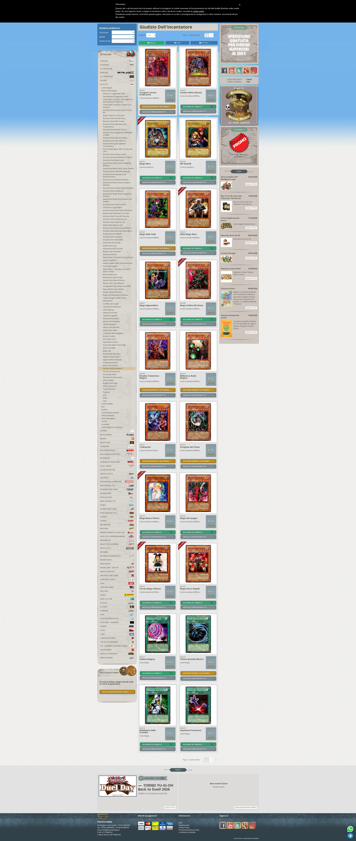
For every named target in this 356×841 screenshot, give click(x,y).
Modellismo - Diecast (109, 567)
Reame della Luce (110, 274)
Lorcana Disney (107, 587)
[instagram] (253, 70)
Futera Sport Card (108, 509)
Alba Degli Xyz (108, 310)
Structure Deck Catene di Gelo (114, 154)
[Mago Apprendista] (157, 280)
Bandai (103, 438)
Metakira (104, 552)
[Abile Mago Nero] (198, 209)
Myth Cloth (105, 548)
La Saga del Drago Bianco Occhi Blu (117, 286)
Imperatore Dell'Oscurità (113, 248)
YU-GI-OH (104, 84)
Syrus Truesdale (109, 348)
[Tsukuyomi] (157, 422)
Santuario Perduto (110, 313)
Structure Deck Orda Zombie (114, 204)
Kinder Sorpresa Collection (112, 532)
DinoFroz (104, 478)
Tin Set (104, 421)
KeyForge (104, 528)
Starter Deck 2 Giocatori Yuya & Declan (118, 257)
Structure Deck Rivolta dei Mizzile (116, 179)
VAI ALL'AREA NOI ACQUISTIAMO (115, 692)
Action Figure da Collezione (112, 427)
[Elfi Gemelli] (198, 139)
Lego (102, 583)
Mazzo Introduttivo (110, 365)
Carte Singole (107, 88)
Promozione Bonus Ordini (189, 830)
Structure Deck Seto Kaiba (113, 240)
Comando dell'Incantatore (113, 333)
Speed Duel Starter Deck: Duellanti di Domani (117, 195)
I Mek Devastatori (110, 324)
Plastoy (103, 603)
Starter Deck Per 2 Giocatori (114, 115)
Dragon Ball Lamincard (111, 481)
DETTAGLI (204, 43)
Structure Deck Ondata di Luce (115, 219)
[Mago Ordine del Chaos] (198, 280)
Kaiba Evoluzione (109, 386)
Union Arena (105, 650)
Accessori (105, 424)
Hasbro (103, 626)
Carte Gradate (107, 404)
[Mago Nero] (157, 139)
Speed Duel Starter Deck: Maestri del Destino (117, 200)
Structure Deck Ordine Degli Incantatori (118, 188)
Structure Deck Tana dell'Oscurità (116, 216)
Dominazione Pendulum (112, 234)
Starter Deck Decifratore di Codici (116, 213)
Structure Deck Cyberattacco (114, 141)
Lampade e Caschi (107, 579)
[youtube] (231, 70)
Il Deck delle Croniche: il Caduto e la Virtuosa (117, 106)
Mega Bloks (105, 564)
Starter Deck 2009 (110, 330)
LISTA (178, 43)
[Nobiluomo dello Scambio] (157, 705)
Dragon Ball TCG (107, 485)
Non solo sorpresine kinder (112, 536)
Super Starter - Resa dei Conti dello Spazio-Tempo (116, 270)
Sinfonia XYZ (108, 301)
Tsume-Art (104, 446)
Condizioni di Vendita (187, 832)
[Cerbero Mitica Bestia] (198, 67)
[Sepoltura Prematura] (198, 705)
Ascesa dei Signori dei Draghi (114, 345)
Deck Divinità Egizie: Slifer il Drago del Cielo (117, 150)
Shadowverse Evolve (109, 618)
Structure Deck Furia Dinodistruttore (117, 228)
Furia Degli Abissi (109, 374)
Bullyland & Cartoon (110, 454)
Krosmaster (105, 525)
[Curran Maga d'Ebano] (157, 564)
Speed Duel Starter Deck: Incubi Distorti (118, 168)
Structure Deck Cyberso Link (114, 222)
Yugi (104, 401)
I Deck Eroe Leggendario (112, 207)
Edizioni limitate (108, 415)
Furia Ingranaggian (110, 266)
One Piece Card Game (109, 575)
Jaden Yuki (107, 351)
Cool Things (105, 466)
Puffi (102, 614)
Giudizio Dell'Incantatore (112, 368)
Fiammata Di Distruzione (112, 377)
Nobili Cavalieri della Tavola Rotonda (117, 263)
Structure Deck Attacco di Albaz (115, 138)
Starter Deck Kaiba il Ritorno (114, 280)
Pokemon (104, 611)
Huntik (103, 521)
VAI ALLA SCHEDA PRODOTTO (154, 112)
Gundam (104, 61)
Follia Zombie (108, 380)
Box (103, 406)
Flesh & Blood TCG (108, 513)
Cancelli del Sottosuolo (112, 307)
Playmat (103, 607)
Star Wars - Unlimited (109, 622)
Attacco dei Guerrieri (111, 327)
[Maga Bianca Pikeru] (157, 493)
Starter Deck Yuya (110, 246)
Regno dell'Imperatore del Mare (115, 295)
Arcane (103, 80)
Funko (103, 505)
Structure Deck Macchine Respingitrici (117, 231)
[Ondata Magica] (157, 634)
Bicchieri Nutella (107, 450)
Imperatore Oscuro (110, 342)
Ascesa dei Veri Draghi (112, 242)
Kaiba (105, 398)
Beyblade (104, 72)
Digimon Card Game (108, 489)
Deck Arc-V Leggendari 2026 (114, 93)
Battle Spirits (106, 435)
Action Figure (106, 69)
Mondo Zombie (109, 336)
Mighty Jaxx (105, 442)
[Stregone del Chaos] (198, 422)
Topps (102, 630)
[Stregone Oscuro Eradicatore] (157, 67)
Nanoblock (105, 540)
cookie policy (198, 11)
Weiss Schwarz (106, 658)
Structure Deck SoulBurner (113, 191)
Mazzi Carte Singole (109, 91)
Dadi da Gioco (106, 474)
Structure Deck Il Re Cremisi (113, 121)
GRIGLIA (152, 43)
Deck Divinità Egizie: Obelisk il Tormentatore (114, 144)
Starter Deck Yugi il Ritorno (113, 283)
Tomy (102, 634)
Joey (104, 395)
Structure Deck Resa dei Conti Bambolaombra (114, 175)
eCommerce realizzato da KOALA (246, 838)
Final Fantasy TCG (108, 501)
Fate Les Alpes (106, 497)
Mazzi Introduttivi (108, 418)
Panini (103, 595)
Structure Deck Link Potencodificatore (117, 210)
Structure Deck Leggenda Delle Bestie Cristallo (117, 133)
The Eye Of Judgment (109, 642)
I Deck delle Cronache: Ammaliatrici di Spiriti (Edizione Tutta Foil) (118, 100)
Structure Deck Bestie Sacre (113, 160)
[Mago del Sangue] (198, 493)
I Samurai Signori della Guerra (114, 298)
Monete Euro (106, 560)
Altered (103, 431)
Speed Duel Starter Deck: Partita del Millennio (117, 164)
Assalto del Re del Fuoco (112, 292)
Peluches (104, 591)
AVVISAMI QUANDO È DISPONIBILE (155, 107)
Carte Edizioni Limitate (110, 412)
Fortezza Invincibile (110, 362)
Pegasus (106, 392)
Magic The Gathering (109, 544)
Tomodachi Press (107, 638)
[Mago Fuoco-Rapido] (198, 564)
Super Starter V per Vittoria (113, 289)
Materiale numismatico (110, 556)
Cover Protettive (107, 470)
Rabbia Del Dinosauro (111, 357)
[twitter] (239, 70)
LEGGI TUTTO (251, 184)
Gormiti (103, 517)
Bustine (104, 409)
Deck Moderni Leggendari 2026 (115, 96)
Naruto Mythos (107, 571)
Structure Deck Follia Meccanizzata (116, 171)
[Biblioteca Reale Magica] (198, 351)
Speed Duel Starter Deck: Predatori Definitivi (116, 183)
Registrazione (184, 825)
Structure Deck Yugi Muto (113, 237)
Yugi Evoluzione (109, 389)
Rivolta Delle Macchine (111, 354)
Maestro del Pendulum (112, 251)
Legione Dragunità (110, 315)
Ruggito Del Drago (110, 383)
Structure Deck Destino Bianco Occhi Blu (117, 111)
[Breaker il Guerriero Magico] (157, 351)
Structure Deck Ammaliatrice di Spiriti (117, 157)
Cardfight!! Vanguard (110, 462)
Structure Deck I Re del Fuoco (114, 118)
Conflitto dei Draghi (110, 304)
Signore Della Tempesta (112, 360)
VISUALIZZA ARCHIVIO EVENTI (245, 807)
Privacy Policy (184, 827)
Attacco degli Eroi (110, 260)
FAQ (180, 823)
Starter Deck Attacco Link (112, 225)
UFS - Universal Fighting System (113, 646)
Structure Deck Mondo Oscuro (115, 129)
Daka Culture (106, 599)
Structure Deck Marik (111, 318)
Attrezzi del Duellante (111, 321)
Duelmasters (105, 493)
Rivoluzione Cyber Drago (113, 277)
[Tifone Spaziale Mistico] (198, 634)
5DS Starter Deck (109, 339)
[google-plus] (246, 70)
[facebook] (224, 70)
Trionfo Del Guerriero (111, 371)
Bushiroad (105, 458)
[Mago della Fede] (157, 209)
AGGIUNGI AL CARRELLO (192, 107)
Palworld (104, 65)
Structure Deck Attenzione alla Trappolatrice (114, 125)
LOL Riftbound (106, 76)
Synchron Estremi (109, 254)
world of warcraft (109, 654)
